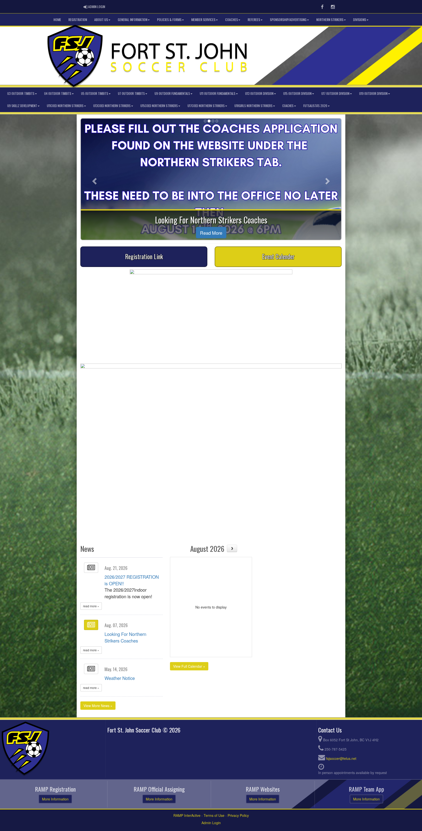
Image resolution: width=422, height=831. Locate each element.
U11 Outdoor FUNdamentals (217, 93)
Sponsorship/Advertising (288, 19)
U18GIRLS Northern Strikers (253, 105)
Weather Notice (120, 678)
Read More (211, 232)
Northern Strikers (329, 19)
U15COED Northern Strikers (159, 105)
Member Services (203, 19)
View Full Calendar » (189, 666)
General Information (132, 19)
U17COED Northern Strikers (206, 105)
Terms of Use (214, 815)
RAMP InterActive (186, 815)
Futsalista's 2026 (315, 105)
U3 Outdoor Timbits (20, 93)
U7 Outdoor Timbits (131, 93)
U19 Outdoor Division (373, 93)
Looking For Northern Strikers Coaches (125, 637)
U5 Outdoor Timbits (94, 93)
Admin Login (211, 822)
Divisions (359, 19)
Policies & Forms (169, 19)
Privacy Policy (238, 815)
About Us (101, 19)
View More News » (98, 705)
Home (57, 19)
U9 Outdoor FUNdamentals (172, 93)
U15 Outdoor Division (297, 93)
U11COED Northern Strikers (65, 105)
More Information (55, 799)
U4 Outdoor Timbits (57, 93)
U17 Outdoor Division (335, 93)
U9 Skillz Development (22, 105)
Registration (77, 19)
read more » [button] (91, 606)
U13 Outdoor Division (259, 93)
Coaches (231, 19)
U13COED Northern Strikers (112, 105)
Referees (254, 19)
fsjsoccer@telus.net (341, 758)
